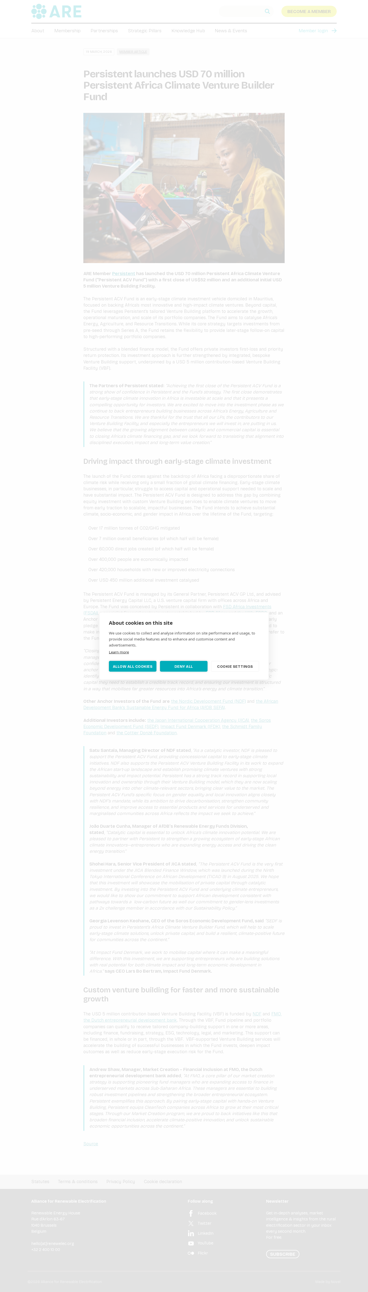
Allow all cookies (133, 666)
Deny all (183, 666)
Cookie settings (235, 666)
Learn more (119, 652)
